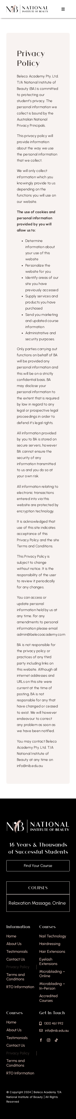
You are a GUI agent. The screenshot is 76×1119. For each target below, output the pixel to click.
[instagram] (48, 1040)
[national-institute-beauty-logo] (27, 6)
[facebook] (41, 1040)
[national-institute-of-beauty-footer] (38, 821)
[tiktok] (56, 1040)
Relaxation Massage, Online (29, 903)
